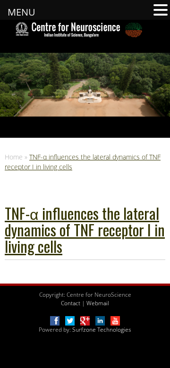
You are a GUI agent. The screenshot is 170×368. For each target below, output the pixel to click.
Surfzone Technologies (101, 330)
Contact (70, 303)
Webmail (97, 303)
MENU (21, 12)
